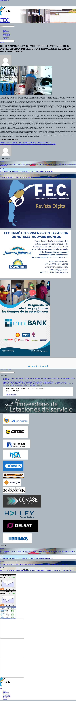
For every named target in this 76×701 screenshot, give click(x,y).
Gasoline (2, 611)
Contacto (5, 38)
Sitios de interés (6, 35)
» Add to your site (13, 618)
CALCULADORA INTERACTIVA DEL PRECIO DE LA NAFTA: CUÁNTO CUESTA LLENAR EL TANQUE (27, 144)
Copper (2, 617)
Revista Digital (6, 34)
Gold (1, 614)
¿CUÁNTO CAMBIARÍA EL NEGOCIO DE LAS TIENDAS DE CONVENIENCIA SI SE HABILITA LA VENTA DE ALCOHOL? (34, 177)
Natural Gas (3, 610)
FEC (5, 20)
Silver (2, 615)
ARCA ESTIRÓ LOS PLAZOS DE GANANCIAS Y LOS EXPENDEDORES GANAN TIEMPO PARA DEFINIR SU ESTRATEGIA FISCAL (38, 383)
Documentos (6, 33)
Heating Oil (3, 613)
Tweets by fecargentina (5, 369)
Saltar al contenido (4, 0)
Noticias (2, 42)
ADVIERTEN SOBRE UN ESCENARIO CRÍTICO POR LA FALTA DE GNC (22, 385)
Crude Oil (2, 608)
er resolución (12, 395)
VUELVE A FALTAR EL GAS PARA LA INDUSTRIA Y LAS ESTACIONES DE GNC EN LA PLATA (26, 171)
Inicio (4, 30)
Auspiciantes (6, 37)
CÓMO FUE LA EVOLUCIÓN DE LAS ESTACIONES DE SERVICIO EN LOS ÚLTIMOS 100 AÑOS (25, 142)
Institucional (6, 31)
